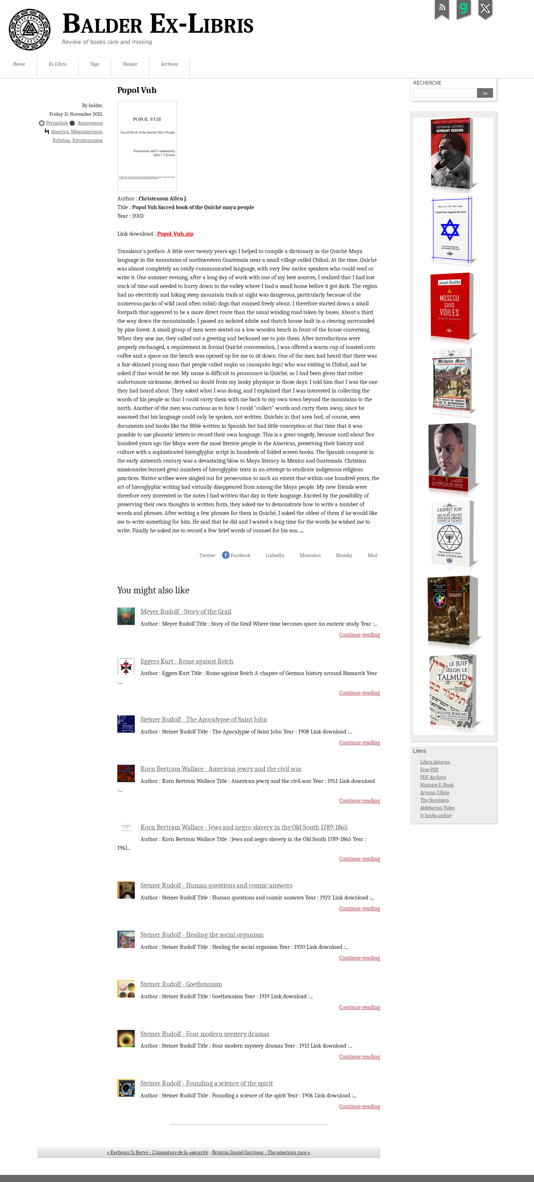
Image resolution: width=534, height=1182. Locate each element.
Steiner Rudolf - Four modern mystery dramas (205, 1034)
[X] (486, 19)
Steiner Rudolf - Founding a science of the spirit (207, 1083)
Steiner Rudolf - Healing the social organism (202, 935)
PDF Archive (433, 777)
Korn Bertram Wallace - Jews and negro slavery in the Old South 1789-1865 (244, 827)
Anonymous (90, 123)
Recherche (427, 83)
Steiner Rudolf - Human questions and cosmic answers (216, 885)
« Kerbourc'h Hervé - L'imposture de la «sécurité (157, 1152)
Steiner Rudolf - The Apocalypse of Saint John (204, 719)
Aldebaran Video (437, 808)
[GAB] (464, 19)
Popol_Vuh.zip (175, 234)
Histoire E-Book (437, 785)
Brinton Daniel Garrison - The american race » (261, 1152)
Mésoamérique (86, 132)
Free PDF (429, 770)
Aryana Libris (434, 792)
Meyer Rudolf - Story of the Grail (186, 612)
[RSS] (442, 19)
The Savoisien (434, 800)
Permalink (57, 123)
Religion (61, 140)
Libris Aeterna (435, 762)
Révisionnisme (87, 140)
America (60, 132)
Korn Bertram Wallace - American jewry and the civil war (221, 769)
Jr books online (436, 815)
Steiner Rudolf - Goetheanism (181, 984)
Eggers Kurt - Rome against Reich (187, 661)
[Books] (453, 733)
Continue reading (359, 634)
